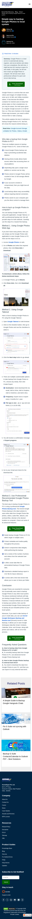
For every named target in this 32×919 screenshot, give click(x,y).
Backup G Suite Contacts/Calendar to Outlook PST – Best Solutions (15, 756)
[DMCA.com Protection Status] (9, 908)
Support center (6, 895)
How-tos (4, 854)
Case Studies (6, 811)
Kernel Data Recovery (8, 12)
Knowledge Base (7, 848)
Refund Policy (6, 826)
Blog (16, 12)
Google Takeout (13, 321)
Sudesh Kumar (10, 37)
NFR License (6, 816)
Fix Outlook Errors (7, 857)
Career (4, 805)
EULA (4, 832)
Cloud (20, 12)
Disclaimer (5, 829)
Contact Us (5, 802)
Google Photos (13, 242)
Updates (4, 865)
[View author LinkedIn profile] (13, 31)
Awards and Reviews (8, 813)
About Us (4, 799)
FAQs (3, 860)
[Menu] (30, 4)
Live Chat (28, 915)
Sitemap (4, 835)
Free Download (17, 84)
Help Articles (5, 862)
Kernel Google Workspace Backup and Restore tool (14, 618)
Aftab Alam (9, 31)
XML (3, 838)
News (3, 808)
